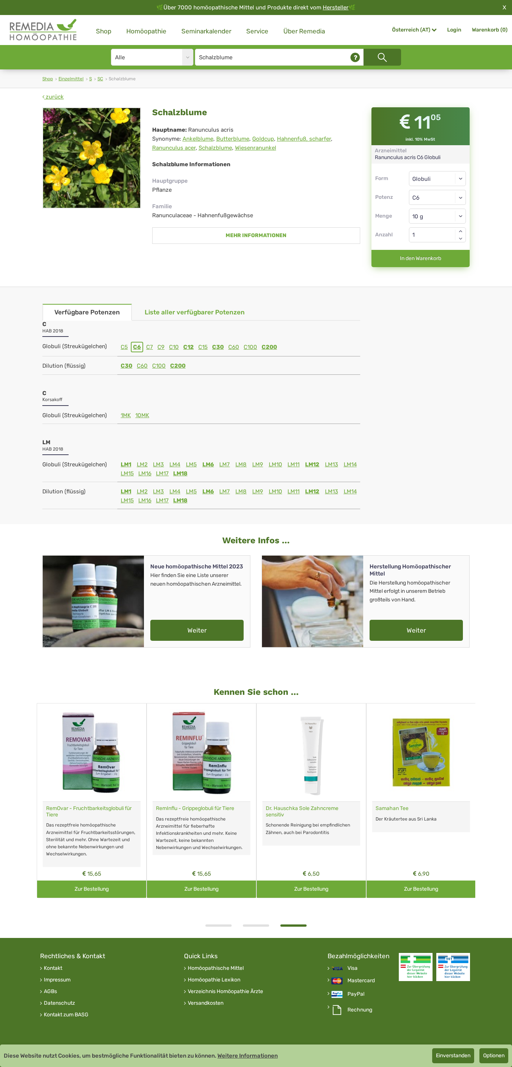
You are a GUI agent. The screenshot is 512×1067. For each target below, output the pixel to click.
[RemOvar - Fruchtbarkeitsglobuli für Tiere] (92, 752)
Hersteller (336, 7)
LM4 (174, 464)
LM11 (293, 464)
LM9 (257, 464)
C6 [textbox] (415, 197)
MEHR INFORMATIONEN (256, 235)
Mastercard (361, 980)
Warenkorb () (490, 30)
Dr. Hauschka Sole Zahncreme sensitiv (302, 811)
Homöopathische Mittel (216, 968)
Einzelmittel (71, 78)
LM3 (158, 464)
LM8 (241, 464)
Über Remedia (304, 31)
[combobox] (437, 197)
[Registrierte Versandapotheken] (416, 967)
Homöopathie (146, 31)
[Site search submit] (382, 57)
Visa (352, 968)
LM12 (312, 464)
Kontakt (53, 968)
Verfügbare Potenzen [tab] (87, 312)
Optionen (494, 1055)
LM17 (162, 473)
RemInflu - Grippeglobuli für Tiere (195, 808)
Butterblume (232, 138)
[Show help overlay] (355, 57)
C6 (137, 347)
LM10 (275, 464)
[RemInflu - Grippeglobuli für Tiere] (201, 752)
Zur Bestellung (92, 889)
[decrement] (460, 238)
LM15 (127, 473)
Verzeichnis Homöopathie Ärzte (225, 991)
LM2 (142, 464)
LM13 (331, 464)
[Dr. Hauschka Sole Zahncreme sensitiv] (311, 752)
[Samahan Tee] (421, 752)
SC (100, 78)
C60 (233, 347)
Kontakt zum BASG (66, 1014)
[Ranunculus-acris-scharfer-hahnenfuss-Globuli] (91, 158)
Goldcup (263, 138)
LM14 (350, 464)
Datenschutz (59, 1003)
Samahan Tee (392, 808)
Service (257, 31)
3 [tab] (293, 925)
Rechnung (359, 1010)
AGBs (50, 991)
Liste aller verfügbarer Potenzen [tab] (195, 312)
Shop (103, 31)
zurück (54, 96)
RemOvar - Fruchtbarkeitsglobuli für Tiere (89, 811)
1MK (126, 415)
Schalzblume (215, 147)
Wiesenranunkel (255, 147)
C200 (269, 347)
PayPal (355, 994)
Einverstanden (453, 1055)
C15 (203, 347)
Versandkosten (205, 1003)
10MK (142, 415)
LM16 (144, 473)
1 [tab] (218, 925)
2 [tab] (256, 925)
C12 (188, 347)
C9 (161, 347)
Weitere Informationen (247, 1055)
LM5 (191, 464)
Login (454, 30)
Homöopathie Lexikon (214, 980)
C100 (250, 347)
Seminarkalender (206, 31)
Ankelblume (198, 138)
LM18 (180, 473)
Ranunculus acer (174, 147)
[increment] (460, 231)
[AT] (43, 29)
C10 (174, 347)
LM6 (208, 464)
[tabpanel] (311, 801)
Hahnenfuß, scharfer (304, 138)
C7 (149, 347)
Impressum (57, 980)
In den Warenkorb (420, 258)
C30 (218, 347)
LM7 (224, 464)
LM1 (126, 464)
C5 (124, 347)
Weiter (197, 630)
